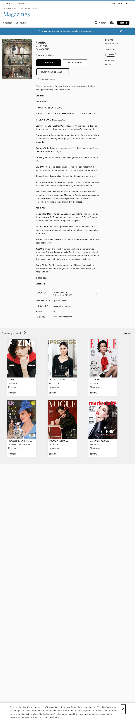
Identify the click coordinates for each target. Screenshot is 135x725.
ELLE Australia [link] (96, 380)
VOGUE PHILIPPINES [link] (58, 441)
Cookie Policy (52, 717)
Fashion (111, 55)
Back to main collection (15, 3)
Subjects (7, 22)
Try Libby (42, 31)
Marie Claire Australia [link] (99, 441)
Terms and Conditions (56, 707)
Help (127, 4)
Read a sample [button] (75, 63)
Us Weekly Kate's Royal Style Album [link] (20, 441)
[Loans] (112, 23)
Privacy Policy (77, 707)
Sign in (123, 22)
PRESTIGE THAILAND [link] (58, 380)
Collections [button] (22, 22)
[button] (115, 4)
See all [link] (127, 333)
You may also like (13, 333)
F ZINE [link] (11, 380)
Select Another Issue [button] (51, 72)
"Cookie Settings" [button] (46, 714)
